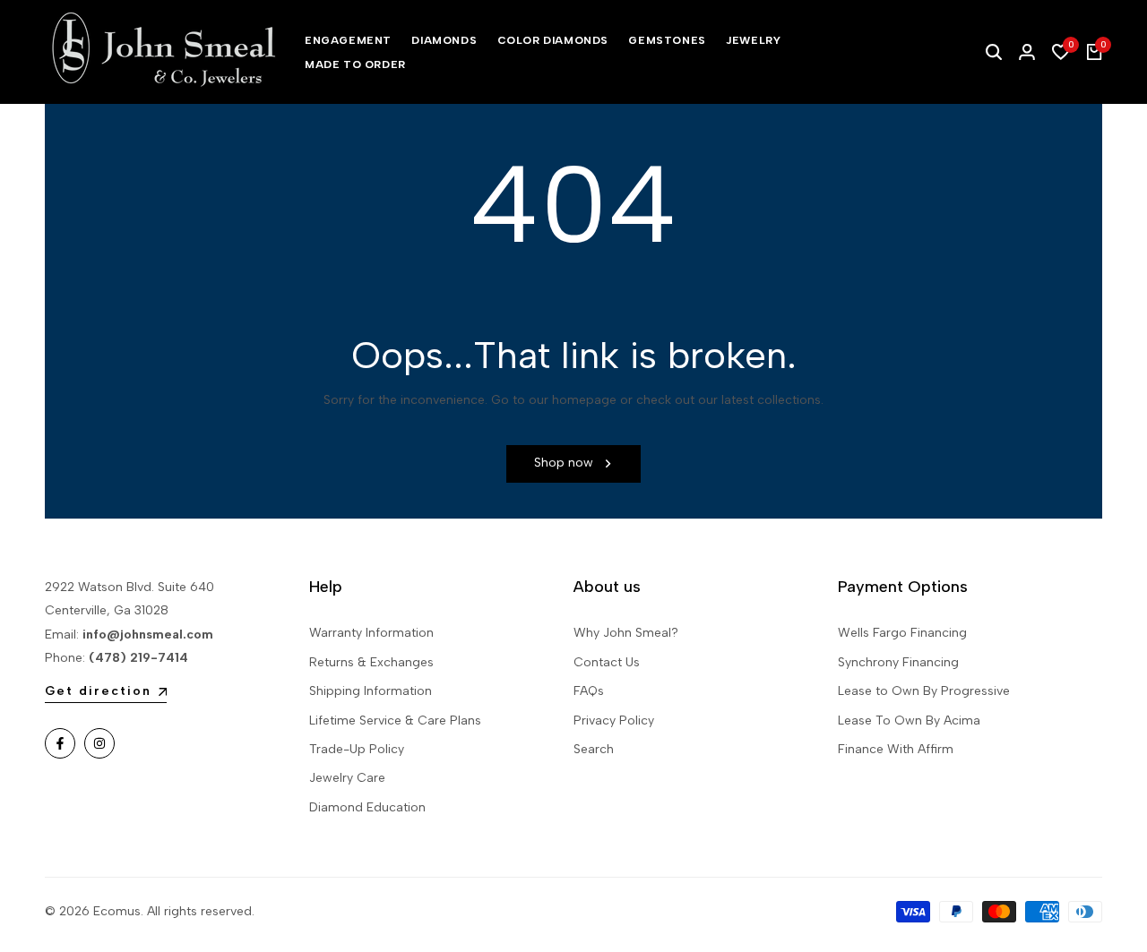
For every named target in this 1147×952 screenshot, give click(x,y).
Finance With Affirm (895, 749)
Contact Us (607, 662)
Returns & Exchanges (371, 662)
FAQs (589, 691)
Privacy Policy (614, 720)
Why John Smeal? (626, 632)
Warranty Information (371, 632)
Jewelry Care (347, 777)
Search (594, 749)
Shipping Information (370, 691)
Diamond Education (367, 807)
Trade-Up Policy (356, 749)
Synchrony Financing (898, 662)
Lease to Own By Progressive (924, 691)
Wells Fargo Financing (902, 632)
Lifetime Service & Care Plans (395, 720)
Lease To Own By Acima (909, 720)
